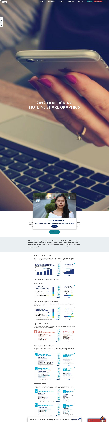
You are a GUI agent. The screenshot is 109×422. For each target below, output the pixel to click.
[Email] (1, 25)
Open (96, 420)
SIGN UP (54, 226)
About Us (41, 1)
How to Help (80, 1)
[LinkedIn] (1, 23)
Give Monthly (98, 1)
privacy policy (75, 419)
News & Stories (71, 1)
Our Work (62, 1)
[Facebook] (1, 18)
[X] (1, 21)
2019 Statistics (54, 231)
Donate (90, 1)
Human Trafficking (51, 1)
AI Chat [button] (91, 420)
